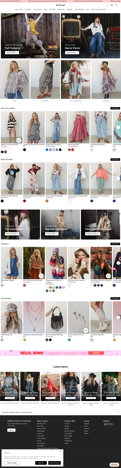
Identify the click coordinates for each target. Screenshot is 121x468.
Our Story (67, 423)
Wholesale (67, 438)
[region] (32, 458)
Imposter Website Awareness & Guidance (47, 448)
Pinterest (86, 433)
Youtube (86, 431)
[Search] (107, 5)
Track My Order (41, 443)
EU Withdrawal (41, 431)
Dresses (70, 9)
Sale (87, 9)
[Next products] (118, 127)
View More (115, 108)
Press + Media (68, 436)
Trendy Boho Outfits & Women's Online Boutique (17, 412)
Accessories (79, 9)
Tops (45, 9)
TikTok (85, 426)
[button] (116, 5)
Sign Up (11, 430)
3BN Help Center (41, 423)
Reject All (41, 463)
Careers (67, 443)
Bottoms (53, 9)
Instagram (86, 423)
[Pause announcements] (119, 1)
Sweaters (61, 9)
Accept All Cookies (54, 463)
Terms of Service (41, 438)
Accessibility (40, 445)
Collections (37, 9)
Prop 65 (39, 440)
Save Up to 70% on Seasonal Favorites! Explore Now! (88, 1)
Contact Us (40, 433)
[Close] (61, 451)
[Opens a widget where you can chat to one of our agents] (114, 465)
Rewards (67, 428)
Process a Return (41, 428)
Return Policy (40, 426)
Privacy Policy (41, 436)
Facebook (86, 428)
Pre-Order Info (68, 433)
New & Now (18, 9)
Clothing (28, 9)
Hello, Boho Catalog (99, 9)
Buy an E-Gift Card (69, 431)
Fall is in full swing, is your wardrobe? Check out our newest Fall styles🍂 (47, 1)
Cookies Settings (12, 463)
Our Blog (67, 426)
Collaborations (68, 440)
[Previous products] (2, 127)
